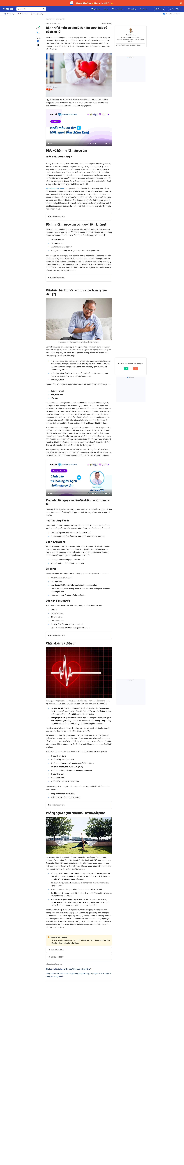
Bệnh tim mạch (50, 19)
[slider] (68, 144)
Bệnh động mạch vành (55, 188)
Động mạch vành (60, 19)
